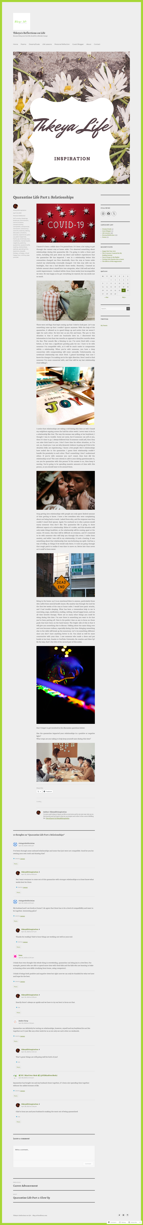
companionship (18, 224)
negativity (16, 243)
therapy (15, 253)
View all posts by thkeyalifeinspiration (57, 818)
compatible (17, 226)
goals (17, 237)
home (15, 239)
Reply (16, 863)
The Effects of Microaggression (112, 261)
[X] (113, 213)
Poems (23, 44)
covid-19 (15, 230)
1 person (22, 858)
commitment (24, 220)
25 (123, 290)
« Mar (106, 297)
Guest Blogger (78, 44)
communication (18, 222)
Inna (20, 955)
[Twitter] (119, 1215)
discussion (16, 232)
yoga (27, 255)
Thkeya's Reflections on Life (29, 33)
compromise (25, 226)
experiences (23, 235)
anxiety (18, 218)
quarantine (16, 245)
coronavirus (24, 228)
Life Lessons (47, 44)
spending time (23, 249)
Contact (97, 44)
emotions (23, 232)
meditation (16, 241)
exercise (15, 235)
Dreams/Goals (34, 44)
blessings (25, 218)
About (88, 44)
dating (27, 230)
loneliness (23, 239)
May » (124, 297)
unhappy (21, 253)
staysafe (22, 251)
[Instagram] (103, 213)
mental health (25, 241)
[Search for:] (113, 308)
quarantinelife (25, 245)
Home (15, 44)
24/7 (14, 218)
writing (23, 255)
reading (15, 247)
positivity (23, 243)
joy (18, 239)
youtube (15, 257)
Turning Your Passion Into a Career (113, 259)
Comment (88, 1164)
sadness (15, 249)
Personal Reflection (62, 44)
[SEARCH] (128, 308)
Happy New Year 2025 (109, 251)
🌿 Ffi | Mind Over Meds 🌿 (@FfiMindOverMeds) (38, 1075)
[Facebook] (108, 213)
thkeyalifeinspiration (19, 210)
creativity (22, 230)
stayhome (16, 251)
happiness (22, 237)
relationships (23, 247)
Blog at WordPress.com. (40, 1215)
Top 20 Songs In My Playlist (110, 257)
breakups (16, 220)
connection (16, 228)
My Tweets (104, 325)
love (28, 239)
